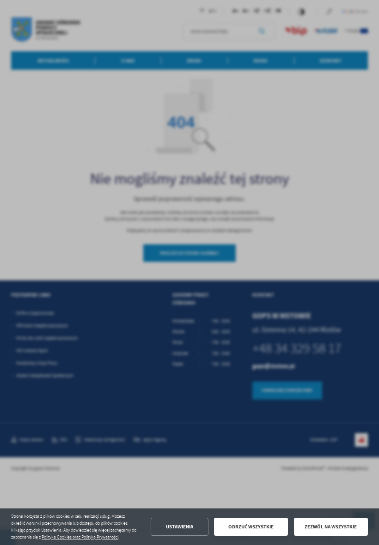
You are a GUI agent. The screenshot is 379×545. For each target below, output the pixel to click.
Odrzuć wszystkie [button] (251, 526)
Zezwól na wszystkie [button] (331, 526)
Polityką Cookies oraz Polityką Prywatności (80, 537)
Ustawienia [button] (179, 526)
